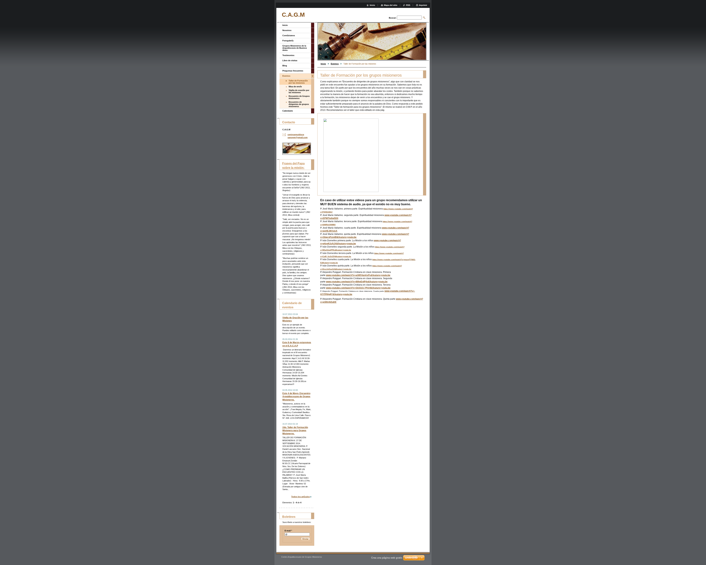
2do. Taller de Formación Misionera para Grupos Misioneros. (295, 430)
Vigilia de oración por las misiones (299, 91)
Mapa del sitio (390, 5)
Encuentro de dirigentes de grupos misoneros (299, 104)
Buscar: (392, 18)
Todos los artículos (300, 497)
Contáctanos (288, 35)
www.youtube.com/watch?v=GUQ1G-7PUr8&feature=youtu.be (358, 288)
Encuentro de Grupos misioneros (299, 97)
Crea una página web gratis (386, 557)
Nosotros (286, 30)
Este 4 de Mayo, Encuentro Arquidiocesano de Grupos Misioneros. (296, 396)
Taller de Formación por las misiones (298, 82)
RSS (408, 5)
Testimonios (288, 55)
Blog (284, 65)
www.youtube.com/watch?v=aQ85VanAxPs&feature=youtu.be (358, 275)
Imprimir (423, 5)
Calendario (287, 111)
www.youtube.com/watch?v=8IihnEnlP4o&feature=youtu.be (357, 281)
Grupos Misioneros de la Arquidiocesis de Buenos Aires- (294, 48)
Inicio (323, 64)
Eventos (335, 64)
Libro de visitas (289, 60)
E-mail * (288, 531)
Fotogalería (287, 41)
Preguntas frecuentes (292, 71)
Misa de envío (295, 86)
